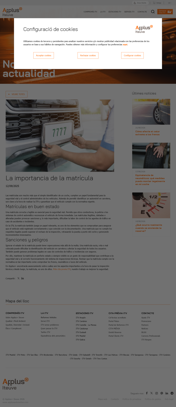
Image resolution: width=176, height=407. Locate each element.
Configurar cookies (132, 55)
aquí (125, 44)
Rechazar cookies (88, 55)
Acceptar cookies (43, 55)
